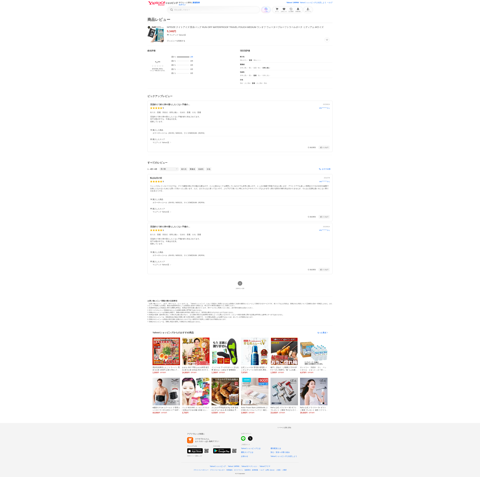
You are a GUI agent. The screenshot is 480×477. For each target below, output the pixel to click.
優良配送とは (275, 448)
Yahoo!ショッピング (218, 466)
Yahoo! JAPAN (292, 3)
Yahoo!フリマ (265, 466)
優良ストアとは (247, 452)
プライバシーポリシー (201, 470)
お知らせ (244, 456)
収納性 (201, 169)
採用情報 (255, 470)
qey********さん (324, 181)
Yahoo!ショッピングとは (250, 448)
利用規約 (229, 470)
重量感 (192, 169)
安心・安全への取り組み (280, 452)
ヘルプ (329, 3)
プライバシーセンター (217, 470)
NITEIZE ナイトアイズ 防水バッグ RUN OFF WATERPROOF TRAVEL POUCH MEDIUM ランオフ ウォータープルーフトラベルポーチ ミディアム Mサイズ (245, 27)
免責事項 (247, 470)
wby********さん (324, 108)
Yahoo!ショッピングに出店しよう (313, 3)
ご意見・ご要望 (281, 470)
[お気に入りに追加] (327, 39)
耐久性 (183, 169)
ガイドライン (238, 470)
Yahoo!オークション (249, 466)
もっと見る (321, 333)
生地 (208, 169)
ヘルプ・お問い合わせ (267, 470)
